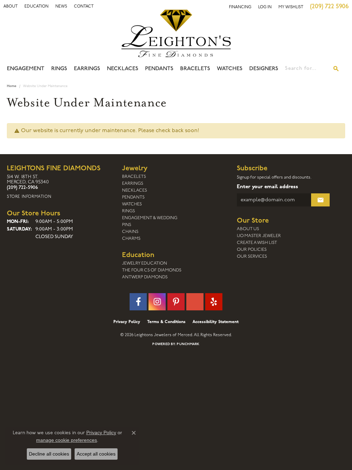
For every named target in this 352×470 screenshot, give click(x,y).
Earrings (87, 69)
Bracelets (195, 69)
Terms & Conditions (166, 322)
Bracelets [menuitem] (134, 176)
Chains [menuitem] (130, 231)
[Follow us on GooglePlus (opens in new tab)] (195, 301)
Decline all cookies (49, 454)
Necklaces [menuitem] (134, 190)
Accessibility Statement (215, 322)
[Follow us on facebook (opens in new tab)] (138, 301)
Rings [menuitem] (128, 211)
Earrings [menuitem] (132, 183)
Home (11, 86)
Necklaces (122, 69)
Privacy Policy (126, 322)
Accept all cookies (96, 454)
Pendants (159, 69)
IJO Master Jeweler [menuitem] (259, 236)
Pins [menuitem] (126, 225)
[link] (36, 6)
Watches (229, 69)
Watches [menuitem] (132, 204)
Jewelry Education (144, 263)
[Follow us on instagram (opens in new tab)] (157, 301)
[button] (10, 6)
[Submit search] (336, 68)
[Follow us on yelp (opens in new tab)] (213, 301)
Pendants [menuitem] (133, 197)
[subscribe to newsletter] (320, 199)
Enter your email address (267, 187)
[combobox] (306, 68)
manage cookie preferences (66, 440)
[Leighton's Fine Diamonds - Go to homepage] (176, 33)
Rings (59, 69)
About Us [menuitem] (248, 229)
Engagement (25, 69)
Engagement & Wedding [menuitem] (149, 218)
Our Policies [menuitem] (252, 249)
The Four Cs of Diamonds (152, 270)
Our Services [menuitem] (252, 256)
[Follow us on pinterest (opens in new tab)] (176, 301)
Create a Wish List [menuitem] (257, 243)
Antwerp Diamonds (145, 277)
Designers (263, 69)
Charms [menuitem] (131, 238)
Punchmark (188, 344)
